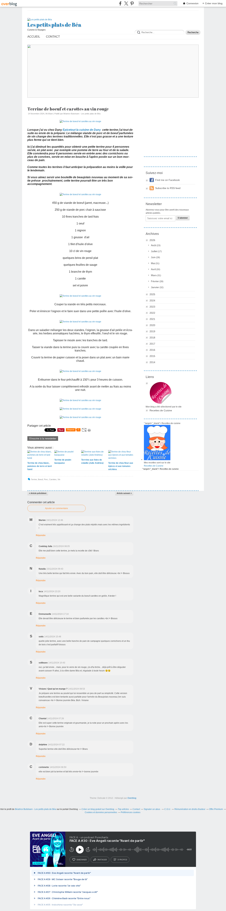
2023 (152, 306)
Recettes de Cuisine (161, 410)
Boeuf (40, 479)
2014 (152, 362)
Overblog (131, 798)
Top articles (123, 809)
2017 (152, 343)
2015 (152, 356)
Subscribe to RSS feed (167, 188)
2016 (152, 349)
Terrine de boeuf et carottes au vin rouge (68, 109)
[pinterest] (132, 3)
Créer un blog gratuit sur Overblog (98, 809)
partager (102, 860)
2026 (152, 240)
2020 (152, 325)
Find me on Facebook (167, 180)
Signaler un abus (152, 809)
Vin (59, 479)
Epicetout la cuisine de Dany (82, 129)
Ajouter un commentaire (56, 508)
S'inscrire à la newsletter (42, 438)
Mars (154, 275)
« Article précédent (37, 493)
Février (155, 281)
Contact (53, 36)
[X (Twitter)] (126, 3)
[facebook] (120, 3)
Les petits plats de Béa (54, 24)
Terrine (34, 479)
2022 (152, 312)
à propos (122, 860)
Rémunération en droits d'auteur (189, 809)
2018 (152, 337)
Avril (153, 269)
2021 (152, 319)
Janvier (155, 287)
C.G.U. (167, 809)
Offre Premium (216, 809)
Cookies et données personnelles (101, 812)
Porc (46, 479)
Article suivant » (124, 493)
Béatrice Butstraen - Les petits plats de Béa (35, 809)
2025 (152, 294)
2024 (152, 300)
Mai (153, 263)
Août (153, 245)
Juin (153, 257)
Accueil (33, 36)
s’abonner (81, 860)
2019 (152, 331)
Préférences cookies (130, 812)
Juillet (154, 251)
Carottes (52, 479)
